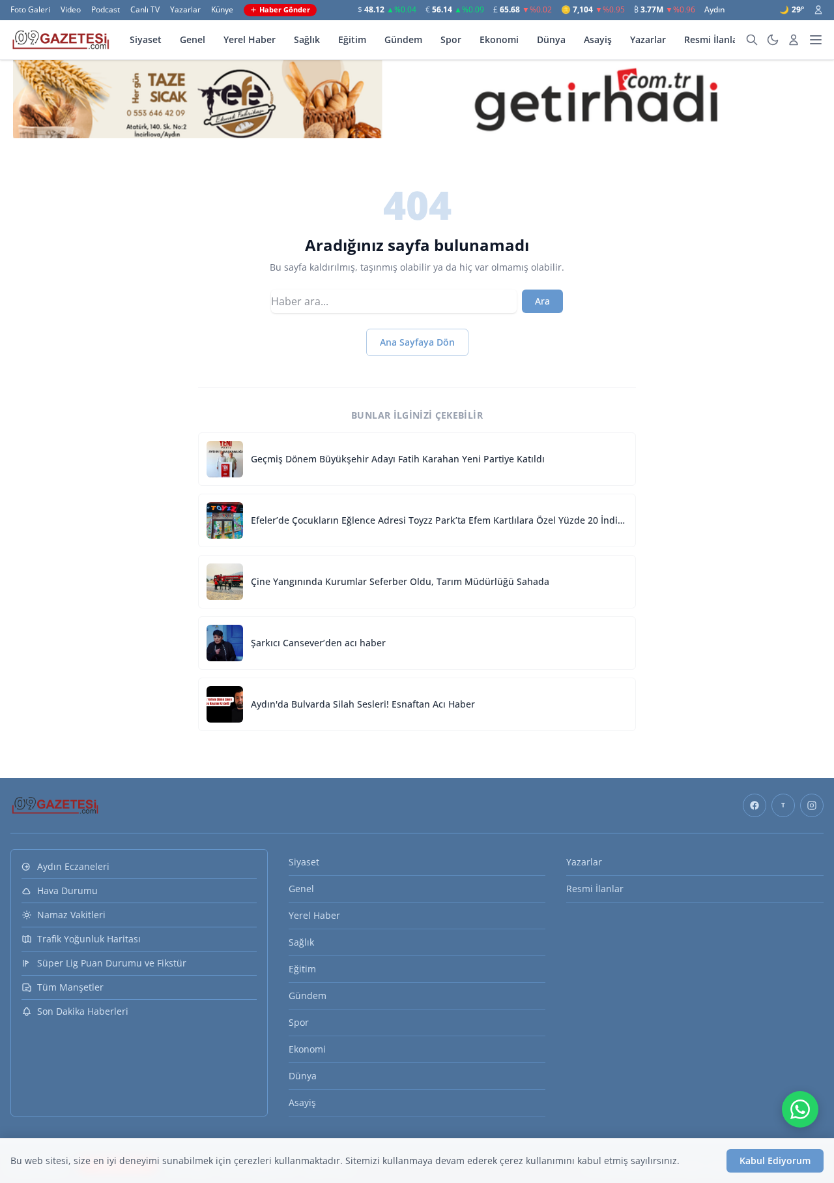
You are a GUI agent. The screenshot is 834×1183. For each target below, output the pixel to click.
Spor (450, 39)
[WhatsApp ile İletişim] (800, 1109)
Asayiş (598, 39)
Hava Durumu (67, 890)
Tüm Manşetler (70, 987)
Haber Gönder (284, 9)
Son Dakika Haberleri (82, 1011)
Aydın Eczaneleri (73, 866)
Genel (192, 39)
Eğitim (352, 39)
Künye (222, 10)
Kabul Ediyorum (775, 1160)
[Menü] (816, 40)
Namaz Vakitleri (71, 914)
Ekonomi (499, 39)
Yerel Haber (249, 39)
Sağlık (307, 39)
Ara (542, 301)
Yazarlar (185, 10)
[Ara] (751, 39)
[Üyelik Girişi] (818, 10)
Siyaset (146, 39)
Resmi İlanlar (712, 39)
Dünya (551, 39)
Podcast (105, 10)
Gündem (403, 39)
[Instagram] (812, 805)
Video (71, 10)
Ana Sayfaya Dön (417, 342)
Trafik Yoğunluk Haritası (89, 939)
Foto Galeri (30, 10)
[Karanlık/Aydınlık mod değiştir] (772, 39)
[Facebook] (754, 805)
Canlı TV (145, 10)
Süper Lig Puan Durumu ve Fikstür (111, 963)
